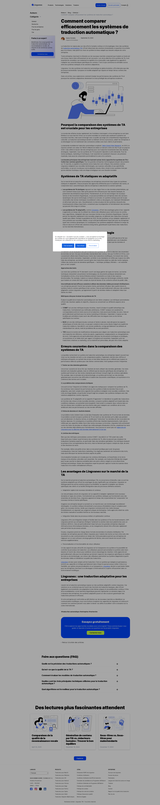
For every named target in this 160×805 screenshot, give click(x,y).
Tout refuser (80, 245)
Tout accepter (68, 245)
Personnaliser (93, 245)
